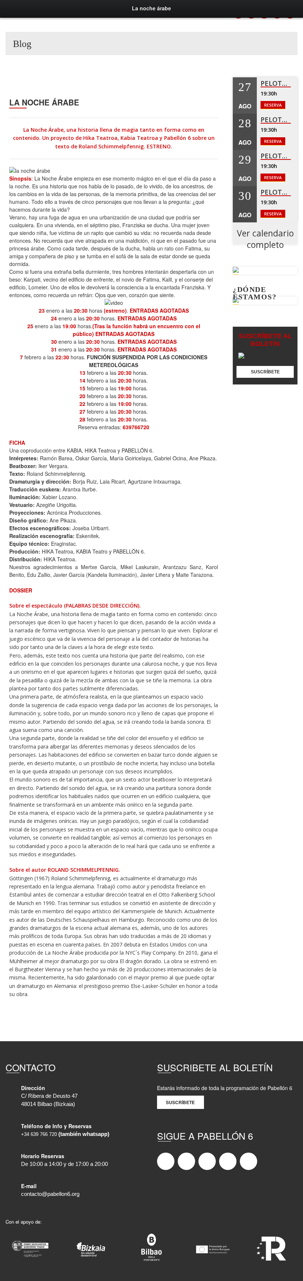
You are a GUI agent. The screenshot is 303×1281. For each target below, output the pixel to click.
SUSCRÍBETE (265, 371)
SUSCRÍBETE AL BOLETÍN (265, 339)
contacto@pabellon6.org (50, 1194)
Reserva (273, 105)
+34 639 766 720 (39, 1134)
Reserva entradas (99, 427)
